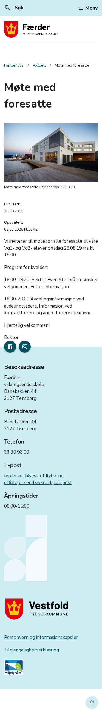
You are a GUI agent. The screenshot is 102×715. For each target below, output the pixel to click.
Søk (13, 7)
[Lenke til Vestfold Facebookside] (10, 347)
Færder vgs (14, 65)
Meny (91, 8)
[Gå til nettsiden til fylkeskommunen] (38, 608)
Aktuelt (39, 65)
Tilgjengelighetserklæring (31, 650)
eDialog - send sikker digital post (38, 482)
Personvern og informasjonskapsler (41, 637)
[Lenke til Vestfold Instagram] (25, 347)
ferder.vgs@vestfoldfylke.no (34, 476)
